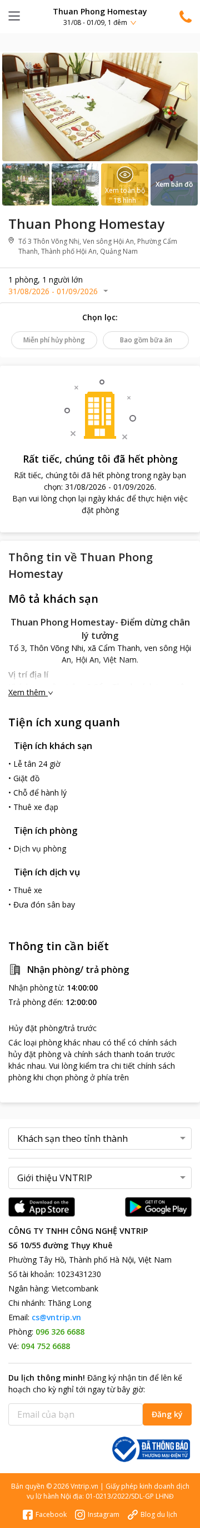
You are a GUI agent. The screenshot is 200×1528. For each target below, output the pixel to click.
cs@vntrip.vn (56, 1317)
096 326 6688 (60, 1331)
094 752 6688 (45, 1346)
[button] (100, 16)
